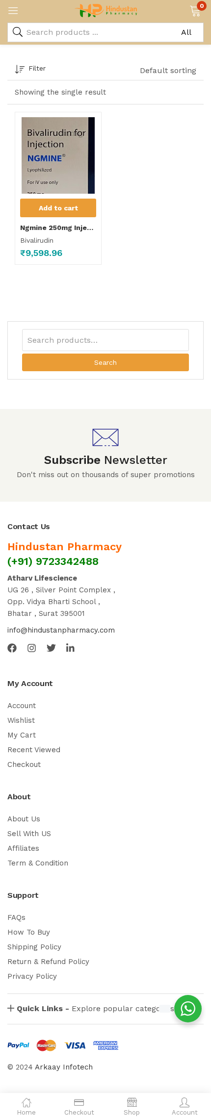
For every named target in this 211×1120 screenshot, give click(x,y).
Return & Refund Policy (48, 961)
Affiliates (23, 848)
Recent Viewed (33, 749)
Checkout (24, 764)
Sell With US (29, 833)
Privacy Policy (32, 976)
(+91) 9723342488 (53, 561)
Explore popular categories (95, 1008)
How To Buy (28, 932)
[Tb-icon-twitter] (51, 648)
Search (105, 362)
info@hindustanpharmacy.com (61, 630)
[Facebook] (12, 648)
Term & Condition (37, 863)
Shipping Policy (34, 946)
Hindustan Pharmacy (64, 546)
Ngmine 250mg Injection (58, 227)
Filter (37, 68)
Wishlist (21, 720)
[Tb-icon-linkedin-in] (71, 648)
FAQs (16, 917)
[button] (195, 9)
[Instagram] (31, 648)
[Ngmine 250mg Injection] (58, 155)
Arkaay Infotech (64, 1067)
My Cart (21, 735)
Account (21, 705)
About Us (23, 819)
